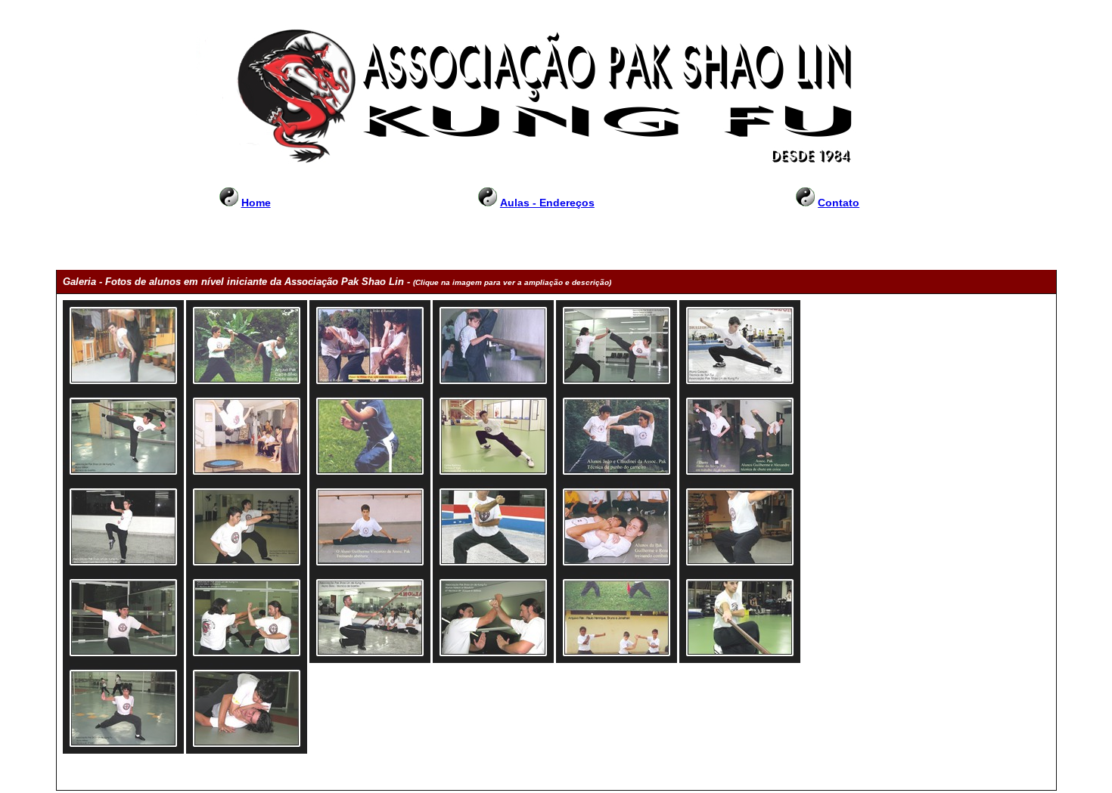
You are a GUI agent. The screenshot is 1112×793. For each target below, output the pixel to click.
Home (256, 203)
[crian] (616, 617)
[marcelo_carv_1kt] (493, 527)
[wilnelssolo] (246, 708)
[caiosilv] (246, 345)
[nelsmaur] (246, 617)
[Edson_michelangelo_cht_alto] (123, 345)
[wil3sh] (123, 708)
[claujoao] (616, 436)
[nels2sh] (123, 617)
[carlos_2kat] (493, 436)
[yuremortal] (246, 436)
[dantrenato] (493, 345)
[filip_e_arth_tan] (246, 527)
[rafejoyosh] (369, 345)
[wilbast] (123, 436)
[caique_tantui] (739, 345)
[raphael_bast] (739, 617)
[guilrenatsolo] (616, 527)
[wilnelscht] (616, 345)
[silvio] (369, 617)
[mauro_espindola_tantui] (739, 527)
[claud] (369, 436)
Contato (838, 203)
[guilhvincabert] (369, 527)
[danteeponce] (739, 436)
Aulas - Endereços (547, 203)
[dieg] (123, 527)
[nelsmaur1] (493, 617)
